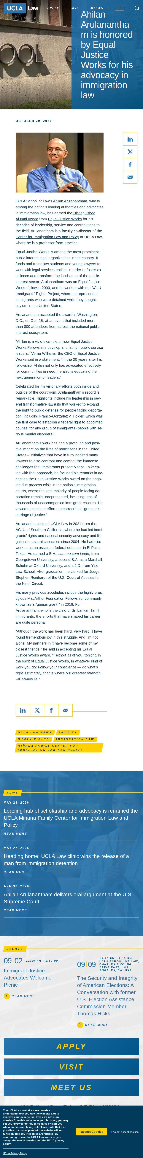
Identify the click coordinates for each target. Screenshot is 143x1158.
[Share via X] (130, 151)
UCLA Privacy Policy (15, 1153)
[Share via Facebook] (130, 164)
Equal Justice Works (65, 219)
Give (75, 8)
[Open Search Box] (137, 8)
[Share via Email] (130, 177)
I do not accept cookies (125, 1131)
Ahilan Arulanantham (70, 201)
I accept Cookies (91, 1131)
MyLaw (97, 8)
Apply (53, 8)
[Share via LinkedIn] (130, 139)
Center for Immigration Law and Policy (47, 237)
